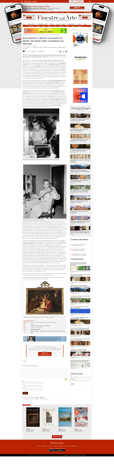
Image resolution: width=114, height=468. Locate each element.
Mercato (73, 26)
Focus (55, 26)
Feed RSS (61, 446)
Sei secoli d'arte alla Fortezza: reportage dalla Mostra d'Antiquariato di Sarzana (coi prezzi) (79, 329)
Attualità (38, 26)
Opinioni (52, 24)
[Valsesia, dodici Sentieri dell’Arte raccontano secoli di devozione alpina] (80, 177)
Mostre (43, 26)
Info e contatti (50, 446)
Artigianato (61, 26)
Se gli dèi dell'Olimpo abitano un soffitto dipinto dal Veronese (80, 160)
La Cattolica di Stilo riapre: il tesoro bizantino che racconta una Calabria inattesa (79, 119)
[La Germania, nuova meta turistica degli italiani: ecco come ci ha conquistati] (80, 300)
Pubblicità (68, 12)
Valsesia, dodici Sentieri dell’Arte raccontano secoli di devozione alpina (79, 181)
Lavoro (79, 24)
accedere (37, 397)
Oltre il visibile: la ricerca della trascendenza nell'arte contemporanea (79, 307)
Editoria (67, 26)
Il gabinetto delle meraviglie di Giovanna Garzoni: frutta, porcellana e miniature (78, 350)
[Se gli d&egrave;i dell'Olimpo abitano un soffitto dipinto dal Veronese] (80, 156)
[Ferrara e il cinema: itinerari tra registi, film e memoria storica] (80, 208)
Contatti (62, 12)
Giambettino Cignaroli (61, 47)
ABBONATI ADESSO (57, 436)
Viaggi (57, 24)
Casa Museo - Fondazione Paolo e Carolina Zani (47, 47)
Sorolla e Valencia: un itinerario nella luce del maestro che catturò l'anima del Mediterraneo (79, 232)
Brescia (35, 47)
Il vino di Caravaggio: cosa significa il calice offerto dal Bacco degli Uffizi (79, 130)
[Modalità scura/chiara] (66, 52)
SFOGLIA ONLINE (30, 430)
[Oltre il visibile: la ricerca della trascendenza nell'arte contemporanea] (80, 311)
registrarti (42, 397)
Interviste (49, 26)
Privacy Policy (67, 446)
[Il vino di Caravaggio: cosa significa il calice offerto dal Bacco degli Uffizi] (80, 126)
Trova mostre (71, 24)
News (24, 24)
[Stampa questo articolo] (60, 51)
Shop (85, 24)
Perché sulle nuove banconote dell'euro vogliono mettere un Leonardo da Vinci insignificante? (78, 264)
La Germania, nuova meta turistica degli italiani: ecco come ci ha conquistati (80, 296)
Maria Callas (25, 48)
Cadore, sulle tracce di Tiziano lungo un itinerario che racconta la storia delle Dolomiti (79, 171)
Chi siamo (49, 12)
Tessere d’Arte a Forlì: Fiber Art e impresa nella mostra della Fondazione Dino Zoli (80, 222)
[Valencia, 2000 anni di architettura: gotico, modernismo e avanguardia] (80, 197)
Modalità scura (74, 446)
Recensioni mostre (42, 24)
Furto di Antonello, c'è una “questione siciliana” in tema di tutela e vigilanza (80, 339)
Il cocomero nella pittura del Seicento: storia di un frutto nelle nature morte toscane (80, 150)
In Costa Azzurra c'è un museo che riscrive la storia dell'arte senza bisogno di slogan (79, 140)
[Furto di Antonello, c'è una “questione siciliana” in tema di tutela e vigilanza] (80, 343)
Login (72, 1)
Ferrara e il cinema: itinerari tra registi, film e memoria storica (79, 212)
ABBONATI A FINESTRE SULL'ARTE (45, 354)
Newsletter (55, 12)
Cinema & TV (80, 26)
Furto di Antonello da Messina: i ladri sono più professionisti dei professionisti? (80, 275)
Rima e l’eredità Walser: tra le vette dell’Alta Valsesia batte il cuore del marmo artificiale (79, 191)
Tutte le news (31, 26)
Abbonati (80, 1)
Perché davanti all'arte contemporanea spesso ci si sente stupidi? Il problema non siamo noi (80, 361)
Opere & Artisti (31, 24)
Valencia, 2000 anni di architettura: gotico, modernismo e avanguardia (79, 201)
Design (63, 24)
